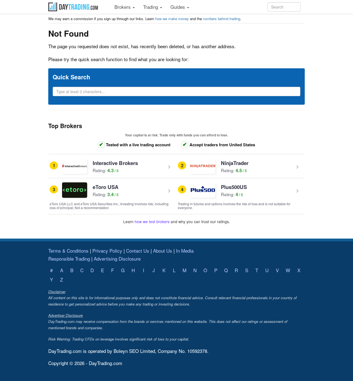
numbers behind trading (221, 18)
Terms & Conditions (68, 250)
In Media (185, 250)
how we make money (172, 18)
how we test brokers (152, 221)
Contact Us (137, 250)
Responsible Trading (69, 258)
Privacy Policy (107, 250)
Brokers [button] (123, 6)
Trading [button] (151, 6)
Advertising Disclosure (117, 258)
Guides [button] (178, 6)
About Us (162, 250)
